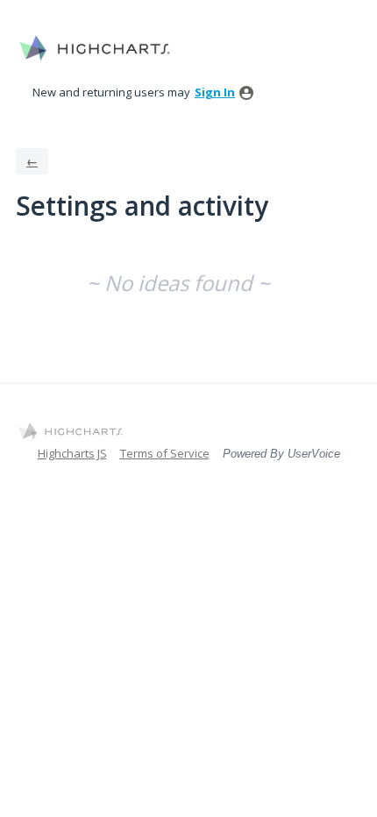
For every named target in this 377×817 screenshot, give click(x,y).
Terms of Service (165, 453)
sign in (215, 92)
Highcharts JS (72, 453)
